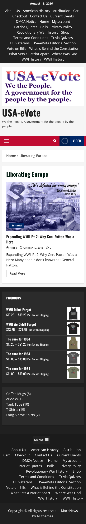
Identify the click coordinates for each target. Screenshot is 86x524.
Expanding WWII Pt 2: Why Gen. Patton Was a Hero (43, 206)
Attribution (61, 11)
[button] (6, 141)
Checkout (19, 16)
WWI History (31, 59)
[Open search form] (54, 141)
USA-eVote (21, 112)
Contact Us (38, 16)
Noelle (13, 247)
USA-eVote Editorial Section (54, 43)
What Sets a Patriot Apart (29, 54)
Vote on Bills (16, 48)
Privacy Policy (61, 27)
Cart (76, 11)
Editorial (16, 225)
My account (61, 21)
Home (44, 21)
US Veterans (20, 43)
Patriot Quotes (25, 27)
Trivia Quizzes (62, 37)
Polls (44, 27)
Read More (19, 274)
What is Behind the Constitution (54, 48)
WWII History (54, 59)
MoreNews (69, 510)
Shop (65, 32)
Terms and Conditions (30, 37)
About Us (12, 11)
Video (77, 140)
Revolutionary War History (37, 32)
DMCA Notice (26, 21)
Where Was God (64, 54)
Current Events (62, 16)
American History (36, 11)
